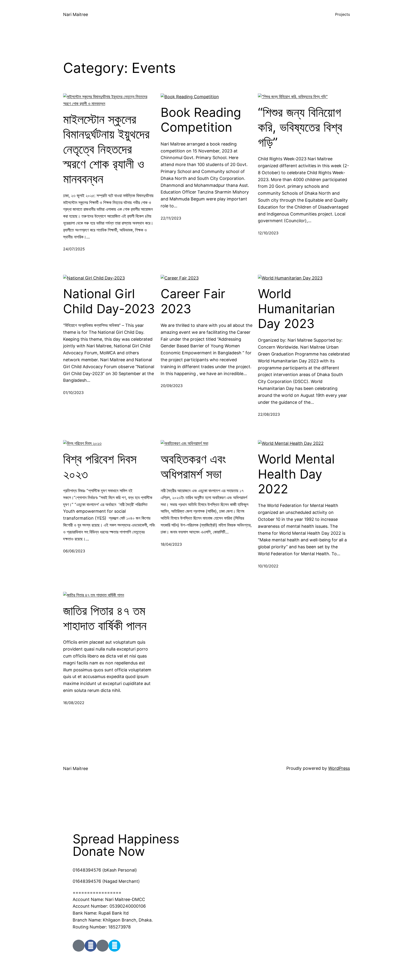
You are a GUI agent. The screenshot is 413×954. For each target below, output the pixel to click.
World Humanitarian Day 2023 (296, 308)
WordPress (339, 768)
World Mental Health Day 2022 (296, 474)
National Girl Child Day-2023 (109, 301)
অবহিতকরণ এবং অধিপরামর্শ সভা (193, 466)
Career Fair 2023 (193, 301)
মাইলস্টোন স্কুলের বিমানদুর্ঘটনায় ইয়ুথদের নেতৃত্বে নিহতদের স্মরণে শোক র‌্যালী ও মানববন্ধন (106, 149)
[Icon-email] (103, 946)
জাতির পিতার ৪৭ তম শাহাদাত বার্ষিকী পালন (105, 618)
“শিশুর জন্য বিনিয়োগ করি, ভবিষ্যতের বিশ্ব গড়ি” (300, 127)
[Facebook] (91, 946)
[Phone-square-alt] (79, 946)
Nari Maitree (75, 14)
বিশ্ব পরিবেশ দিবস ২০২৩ (99, 466)
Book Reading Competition (201, 120)
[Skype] (114, 946)
